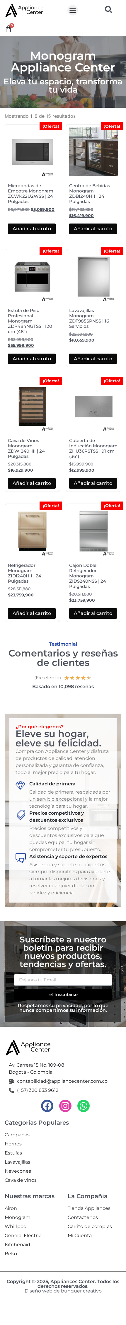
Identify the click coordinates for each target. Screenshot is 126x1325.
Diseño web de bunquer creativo (63, 1291)
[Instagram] (65, 1106)
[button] (72, 10)
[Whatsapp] (83, 1106)
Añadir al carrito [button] (32, 228)
